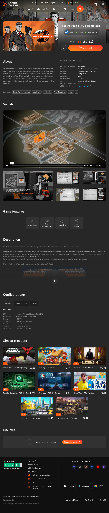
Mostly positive (83, 86)
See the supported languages (88, 69)
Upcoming (54, 3)
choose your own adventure (21, 92)
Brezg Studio (82, 74)
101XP (80, 76)
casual (71, 92)
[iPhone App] (68, 486)
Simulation (86, 81)
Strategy (94, 81)
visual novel (36, 92)
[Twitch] (104, 467)
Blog (62, 3)
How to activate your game (87, 71)
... (76, 92)
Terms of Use (32, 461)
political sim (47, 92)
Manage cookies (8, 500)
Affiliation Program (34, 468)
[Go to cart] (95, 4)
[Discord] (74, 467)
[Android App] (84, 486)
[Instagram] (86, 467)
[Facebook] (92, 467)
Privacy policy (33, 464)
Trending (34, 3)
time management (60, 92)
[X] (80, 467)
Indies (80, 81)
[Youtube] (98, 467)
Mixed (80, 83)
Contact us (32, 471)
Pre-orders (44, 3)
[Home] (10, 4)
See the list (81, 66)
